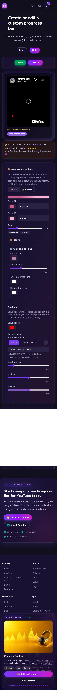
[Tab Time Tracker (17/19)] (43, 685)
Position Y (12, 374)
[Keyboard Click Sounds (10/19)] (29, 685)
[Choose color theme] (39, 6)
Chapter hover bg (18, 288)
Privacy (36, 606)
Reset (22, 50)
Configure (9, 573)
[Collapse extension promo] (51, 617)
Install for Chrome (17, 133)
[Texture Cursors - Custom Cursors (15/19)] (39, 685)
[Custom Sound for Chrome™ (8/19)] (25, 685)
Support (8, 606)
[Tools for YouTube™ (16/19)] (41, 685)
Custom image (15, 334)
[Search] (32, 6)
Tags (35, 586)
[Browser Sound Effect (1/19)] (9, 685)
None (34, 342)
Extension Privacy (41, 610)
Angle (11, 225)
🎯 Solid (14, 189)
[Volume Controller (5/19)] (19, 685)
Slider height (16, 264)
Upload (13, 342)
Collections (38, 573)
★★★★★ (32, 147)
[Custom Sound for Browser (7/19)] (23, 685)
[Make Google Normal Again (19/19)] (47, 685)
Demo (7, 584)
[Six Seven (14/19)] (37, 685)
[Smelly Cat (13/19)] (35, 685)
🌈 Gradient (27, 189)
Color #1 (12, 201)
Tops (35, 577)
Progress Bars (39, 568)
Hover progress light (20, 276)
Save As (35, 62)
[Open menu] (54, 6)
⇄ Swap (25, 232)
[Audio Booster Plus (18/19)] (45, 685)
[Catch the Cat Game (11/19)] (31, 685)
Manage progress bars (12, 579)
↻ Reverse (13, 232)
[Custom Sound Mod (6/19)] (21, 685)
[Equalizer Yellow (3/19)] (14, 685)
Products (8, 589)
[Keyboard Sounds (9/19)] (27, 685)
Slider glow (15, 253)
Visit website (28, 680)
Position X (12, 386)
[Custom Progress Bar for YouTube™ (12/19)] (33, 685)
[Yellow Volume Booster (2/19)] (11, 685)
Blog (6, 610)
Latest (35, 581)
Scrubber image (16, 337)
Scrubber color (15, 322)
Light (34, 50)
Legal (35, 602)
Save (20, 62)
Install (7, 568)
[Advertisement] (28, 437)
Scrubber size (14, 362)
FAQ (6, 602)
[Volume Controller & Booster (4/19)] (17, 685)
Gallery (24, 342)
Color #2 (12, 213)
